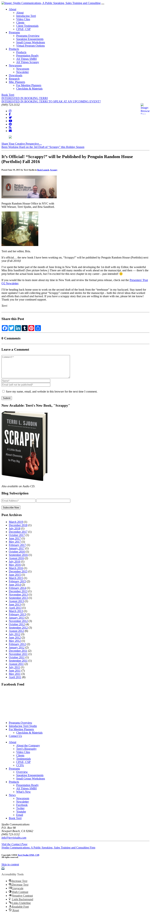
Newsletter (22, 72)
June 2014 (15, 584)
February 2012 (17, 644)
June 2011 (15, 670)
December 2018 (18, 525)
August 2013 (16, 601)
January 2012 (16, 647)
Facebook (22, 804)
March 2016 (16, 568)
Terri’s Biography (26, 748)
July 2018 (14, 528)
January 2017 (16, 548)
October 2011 (17, 657)
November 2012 (18, 621)
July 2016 (14, 561)
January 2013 (16, 617)
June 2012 (15, 637)
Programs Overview (28, 35)
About (12, 9)
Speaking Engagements (29, 39)
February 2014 (17, 587)
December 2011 (18, 650)
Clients (20, 22)
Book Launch (43, 170)
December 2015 (18, 571)
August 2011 (16, 664)
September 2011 (18, 660)
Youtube (21, 811)
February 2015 (17, 581)
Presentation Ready (27, 55)
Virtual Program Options (30, 45)
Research (14, 78)
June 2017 (15, 538)
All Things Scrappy (27, 62)
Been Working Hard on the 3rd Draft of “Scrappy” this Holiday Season (42, 147)
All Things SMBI (26, 58)
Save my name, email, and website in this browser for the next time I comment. (51, 391)
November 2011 (18, 654)
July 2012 (14, 634)
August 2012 (16, 630)
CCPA (20, 765)
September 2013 (18, 597)
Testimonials (23, 758)
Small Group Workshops (30, 42)
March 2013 (16, 611)
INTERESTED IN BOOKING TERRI (24, 98)
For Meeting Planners (28, 85)
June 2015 (15, 574)
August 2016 (16, 558)
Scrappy (53, 170)
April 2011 (15, 677)
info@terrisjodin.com (13, 837)
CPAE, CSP (23, 29)
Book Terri (7, 94)
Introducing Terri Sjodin (23, 726)
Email (19, 814)
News (12, 795)
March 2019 (16, 521)
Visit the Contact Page (14, 844)
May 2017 (15, 541)
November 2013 (18, 594)
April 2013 (15, 607)
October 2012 (17, 624)
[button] (2, 868)
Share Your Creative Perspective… (21, 143)
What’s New (23, 791)
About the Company (28, 745)
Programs (14, 32)
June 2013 (15, 604)
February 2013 (17, 614)
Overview (22, 771)
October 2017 (17, 535)
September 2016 (18, 554)
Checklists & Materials (29, 88)
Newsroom (15, 65)
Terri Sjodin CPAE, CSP (28, 855)
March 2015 (16, 578)
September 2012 (18, 627)
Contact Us (15, 735)
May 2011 (15, 673)
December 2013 (18, 591)
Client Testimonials (27, 25)
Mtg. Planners (17, 82)
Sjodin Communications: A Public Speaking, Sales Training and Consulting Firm (48, 847)
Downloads (15, 75)
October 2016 (17, 551)
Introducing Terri (26, 15)
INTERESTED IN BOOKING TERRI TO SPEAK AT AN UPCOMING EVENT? (51, 101)
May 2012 (15, 640)
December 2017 (18, 531)
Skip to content (10, 864)
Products (14, 48)
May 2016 (15, 564)
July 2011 (14, 667)
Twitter (20, 808)
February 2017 (17, 545)
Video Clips (23, 19)
